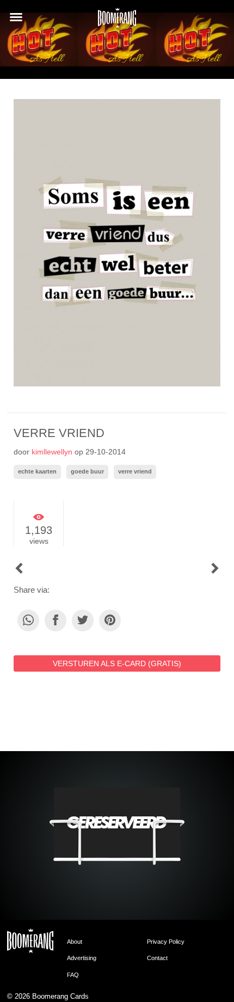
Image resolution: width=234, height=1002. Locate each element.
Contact (157, 958)
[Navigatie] (16, 17)
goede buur (87, 471)
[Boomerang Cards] (117, 21)
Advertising (81, 958)
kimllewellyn (52, 451)
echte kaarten (37, 471)
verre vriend (135, 471)
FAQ (73, 975)
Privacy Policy (165, 941)
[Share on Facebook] (55, 620)
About (74, 941)
